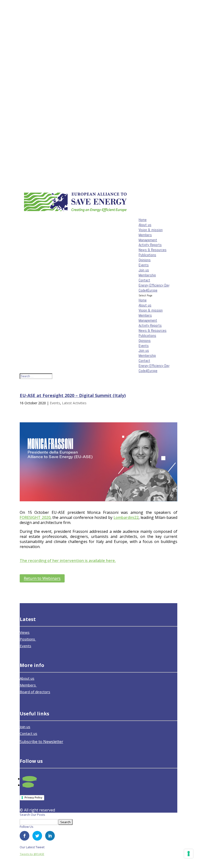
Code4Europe (148, 290)
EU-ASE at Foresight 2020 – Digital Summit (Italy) (73, 395)
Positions (28, 639)
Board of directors (35, 691)
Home (143, 219)
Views (25, 632)
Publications (147, 254)
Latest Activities (74, 403)
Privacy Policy (33, 797)
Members (145, 234)
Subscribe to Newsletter (41, 741)
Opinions (145, 259)
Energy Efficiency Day (154, 285)
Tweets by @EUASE (32, 854)
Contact (144, 280)
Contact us (28, 733)
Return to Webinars (42, 578)
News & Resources (152, 249)
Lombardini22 (126, 517)
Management (148, 239)
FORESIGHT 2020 (35, 517)
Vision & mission (151, 229)
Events (144, 265)
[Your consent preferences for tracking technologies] (188, 853)
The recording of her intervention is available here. (68, 560)
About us (145, 224)
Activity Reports (150, 244)
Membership (147, 275)
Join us (144, 270)
